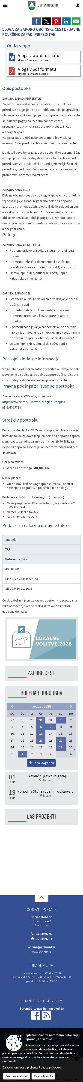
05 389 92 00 (44, 934)
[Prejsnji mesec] (12, 706)
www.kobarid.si (41, 952)
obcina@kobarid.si (41, 947)
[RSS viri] (47, 1015)
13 (40, 733)
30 (40, 720)
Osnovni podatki (41, 909)
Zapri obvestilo (43, 1076)
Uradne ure (41, 965)
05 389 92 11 (44, 939)
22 (60, 740)
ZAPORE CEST (41, 673)
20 (40, 740)
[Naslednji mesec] (71, 706)
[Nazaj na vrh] (41, 898)
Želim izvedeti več (16, 1076)
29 (60, 747)
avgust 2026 (41, 706)
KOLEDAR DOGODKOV (41, 693)
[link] (36, 21)
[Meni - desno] (78, 5)
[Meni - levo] (5, 5)
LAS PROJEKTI (41, 817)
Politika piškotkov (50, 1067)
